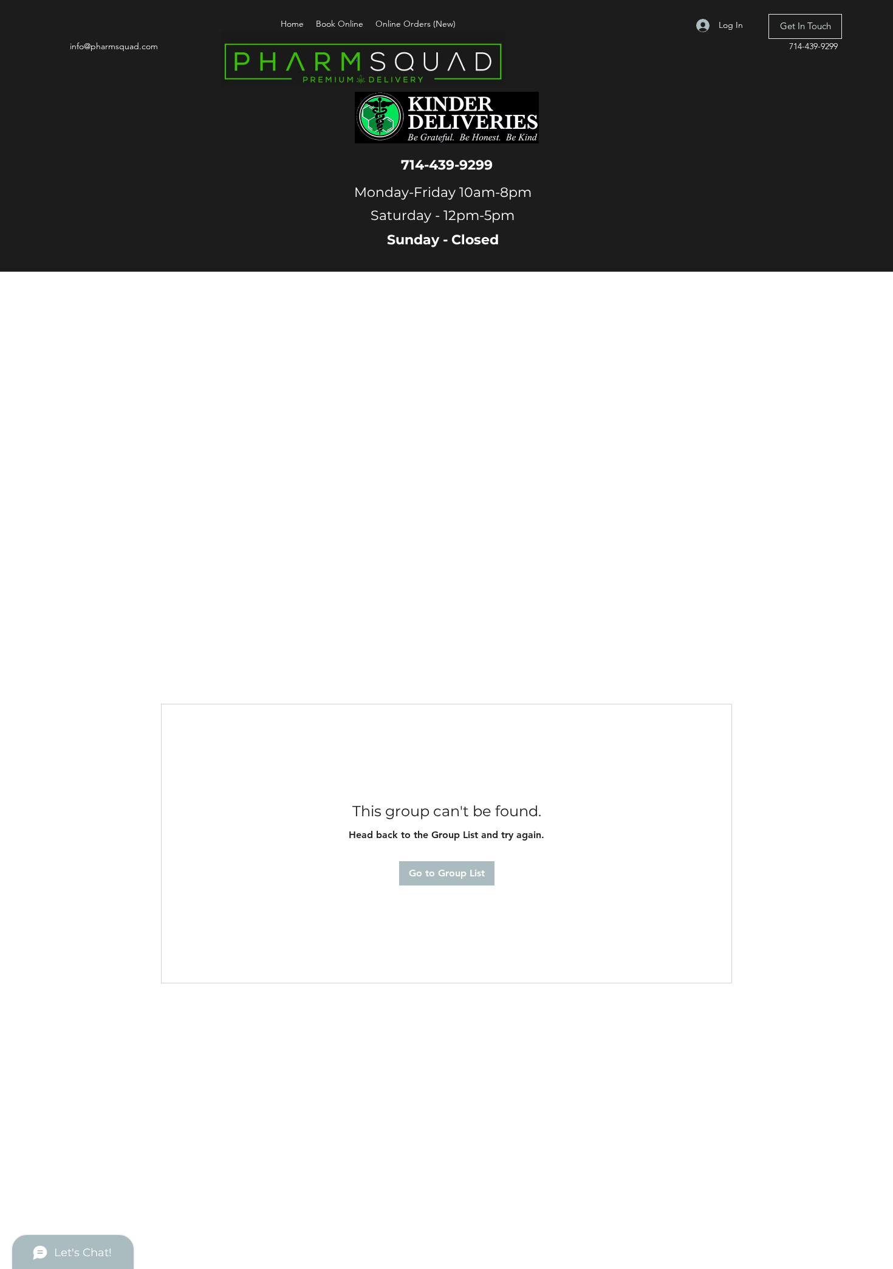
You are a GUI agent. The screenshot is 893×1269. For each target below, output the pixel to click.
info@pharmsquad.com (114, 46)
